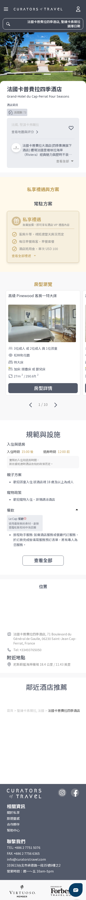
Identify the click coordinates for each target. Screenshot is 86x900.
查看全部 (43, 560)
